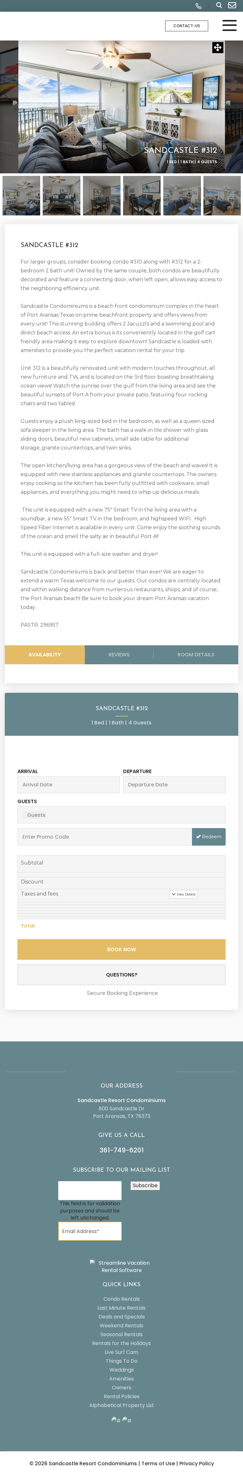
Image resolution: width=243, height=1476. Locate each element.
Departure (137, 771)
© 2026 (83, 1463)
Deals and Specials (121, 1316)
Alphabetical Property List (121, 1405)
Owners (121, 1387)
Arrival (27, 771)
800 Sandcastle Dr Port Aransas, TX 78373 (121, 1112)
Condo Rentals (121, 1299)
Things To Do (122, 1361)
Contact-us (186, 25)
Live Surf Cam (121, 1352)
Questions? (121, 974)
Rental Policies (122, 1396)
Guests (27, 801)
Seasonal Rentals (121, 1334)
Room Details (196, 654)
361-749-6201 (122, 1150)
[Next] (224, 106)
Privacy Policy (196, 1463)
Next (229, 209)
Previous (14, 209)
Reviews (119, 654)
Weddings (121, 1370)
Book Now (121, 949)
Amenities (121, 1378)
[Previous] (19, 106)
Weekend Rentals (121, 1325)
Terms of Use (158, 1463)
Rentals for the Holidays (121, 1343)
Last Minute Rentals (121, 1308)
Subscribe (145, 1185)
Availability (44, 654)
